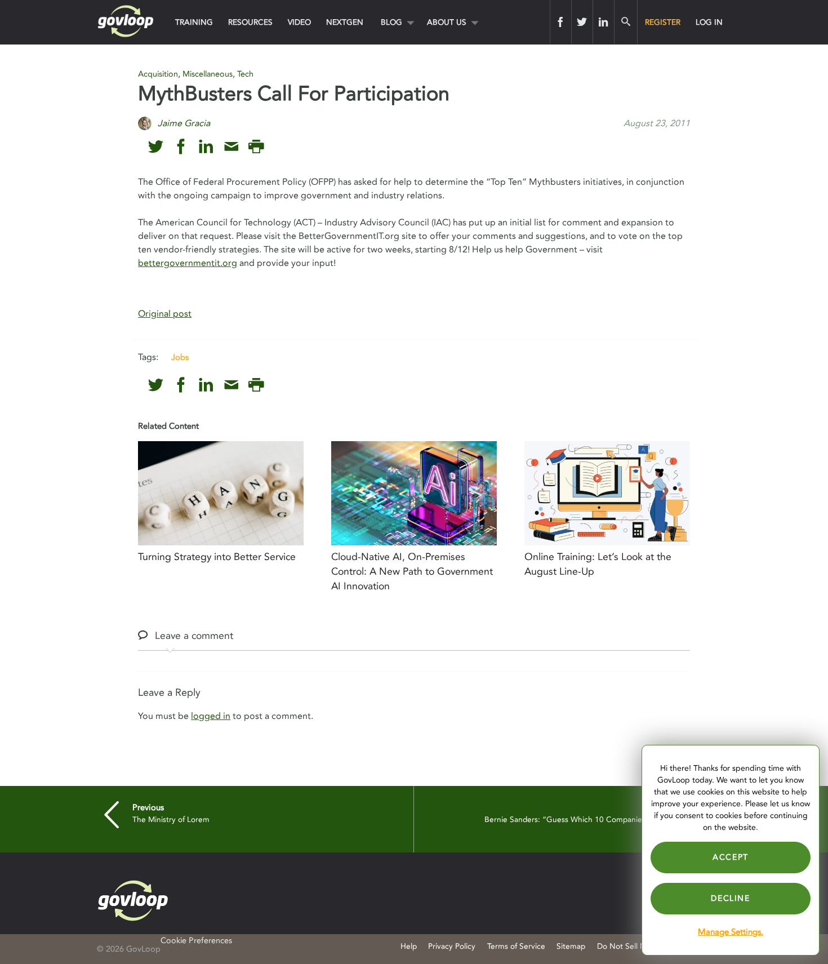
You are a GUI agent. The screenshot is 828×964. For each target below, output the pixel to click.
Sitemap (571, 946)
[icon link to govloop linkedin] (205, 146)
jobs (180, 357)
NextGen (344, 22)
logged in (210, 716)
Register (662, 22)
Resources (250, 22)
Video (299, 22)
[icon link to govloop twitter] (155, 146)
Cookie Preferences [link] (196, 940)
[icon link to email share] (231, 146)
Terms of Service (516, 946)
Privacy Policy (451, 946)
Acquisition (158, 74)
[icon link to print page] (256, 146)
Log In (709, 22)
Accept (731, 857)
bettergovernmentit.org (187, 263)
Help (408, 946)
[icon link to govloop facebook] (181, 146)
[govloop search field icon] (625, 22)
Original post (165, 314)
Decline (730, 898)
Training (194, 22)
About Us (446, 22)
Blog (391, 22)
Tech (245, 74)
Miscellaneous (207, 74)
